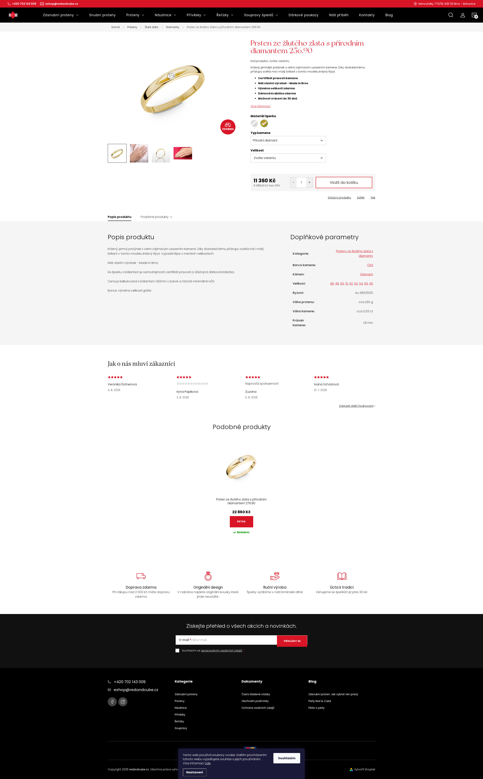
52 (351, 283)
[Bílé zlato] (254, 123)
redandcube (122, 701)
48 (332, 283)
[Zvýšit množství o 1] (309, 182)
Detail (241, 521)
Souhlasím (286, 758)
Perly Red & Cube (319, 701)
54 (361, 283)
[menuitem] (61, 15)
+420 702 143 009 (129, 681)
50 (342, 283)
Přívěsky (180, 714)
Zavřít (272, 196)
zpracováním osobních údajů (221, 650)
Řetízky (179, 721)
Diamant (366, 274)
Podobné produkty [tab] (154, 217)
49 (337, 283)
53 (356, 283)
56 (371, 283)
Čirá (370, 265)
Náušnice (181, 708)
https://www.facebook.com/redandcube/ (112, 701)
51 (346, 283)
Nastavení (194, 772)
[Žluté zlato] (264, 123)
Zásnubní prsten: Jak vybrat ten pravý (333, 694)
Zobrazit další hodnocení (356, 406)
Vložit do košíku (344, 182)
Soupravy (181, 728)
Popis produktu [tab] (119, 217)
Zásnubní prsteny (186, 694)
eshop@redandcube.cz (136, 689)
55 (366, 283)
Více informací (261, 106)
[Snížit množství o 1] (293, 182)
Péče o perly (316, 708)
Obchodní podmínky (255, 701)
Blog (312, 681)
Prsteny (180, 701)
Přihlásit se (292, 641)
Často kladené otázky (256, 694)
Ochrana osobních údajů (258, 708)
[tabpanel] (241, 492)
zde (208, 763)
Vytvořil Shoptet (364, 769)
